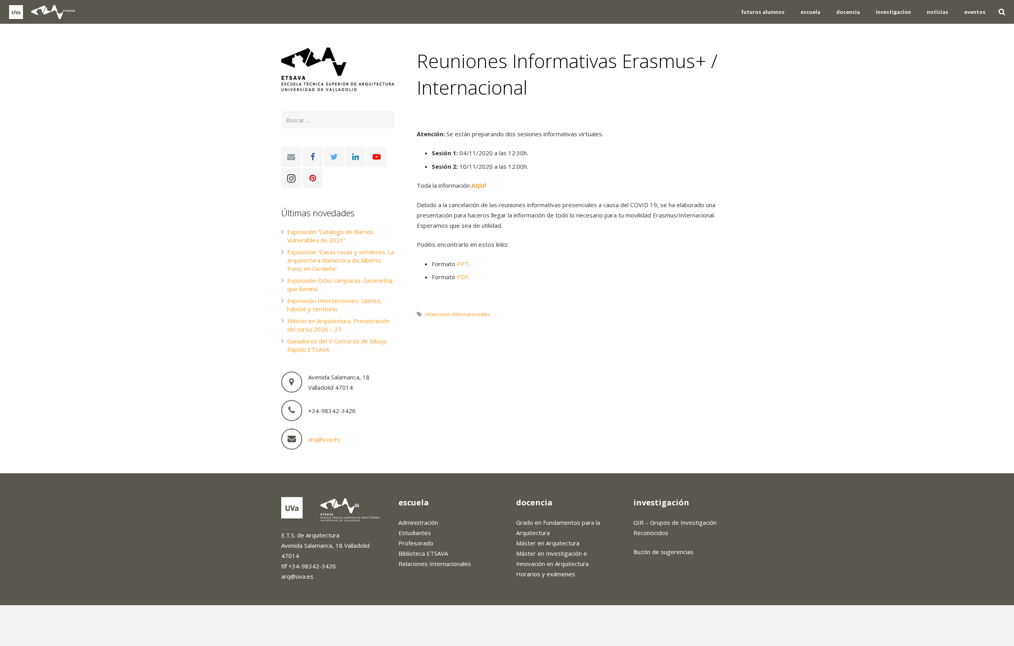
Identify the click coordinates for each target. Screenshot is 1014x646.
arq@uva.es (324, 439)
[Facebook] (312, 157)
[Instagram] (291, 178)
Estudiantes (414, 533)
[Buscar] (1002, 12)
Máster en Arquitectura (547, 543)
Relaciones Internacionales (434, 564)
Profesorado (415, 543)
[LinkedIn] (355, 157)
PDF (462, 277)
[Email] (291, 157)
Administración (418, 522)
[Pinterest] (312, 178)
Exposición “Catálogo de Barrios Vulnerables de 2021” (330, 236)
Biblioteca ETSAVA (423, 553)
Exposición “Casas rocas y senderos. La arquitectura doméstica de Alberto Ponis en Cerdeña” (340, 260)
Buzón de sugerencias (663, 552)
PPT (463, 264)
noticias (433, 115)
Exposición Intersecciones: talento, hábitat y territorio (334, 305)
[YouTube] (377, 157)
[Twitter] (334, 157)
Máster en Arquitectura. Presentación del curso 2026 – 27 (338, 325)
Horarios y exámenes (545, 574)
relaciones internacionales (457, 314)
